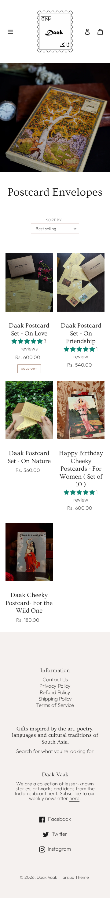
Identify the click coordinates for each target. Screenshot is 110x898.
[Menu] (10, 31)
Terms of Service (55, 705)
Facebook (71, 818)
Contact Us (55, 679)
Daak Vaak (47, 877)
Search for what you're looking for (55, 751)
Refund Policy (55, 692)
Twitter (68, 833)
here (74, 798)
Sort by (54, 220)
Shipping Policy (55, 698)
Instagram (71, 848)
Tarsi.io (67, 877)
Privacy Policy (55, 686)
